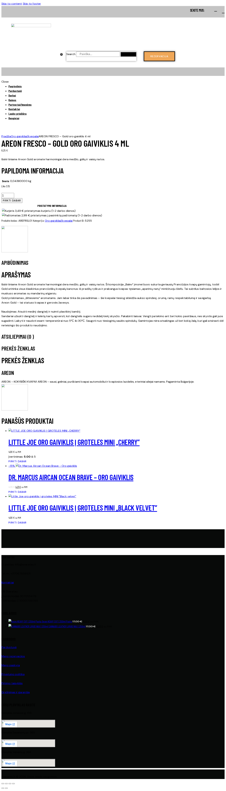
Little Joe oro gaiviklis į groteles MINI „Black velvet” (82, 507)
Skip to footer (32, 3)
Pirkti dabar (12, 200)
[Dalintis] (9, 783)
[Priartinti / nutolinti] (2, 783)
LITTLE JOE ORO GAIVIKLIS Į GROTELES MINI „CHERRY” (74, 442)
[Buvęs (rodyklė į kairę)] (2, 788)
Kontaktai (7, 582)
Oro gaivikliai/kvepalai (25, 136)
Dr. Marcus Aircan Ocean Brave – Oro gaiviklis (70, 477)
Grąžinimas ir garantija (15, 692)
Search (70, 54)
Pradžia (6, 136)
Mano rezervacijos (13, 656)
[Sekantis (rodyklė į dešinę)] (6, 788)
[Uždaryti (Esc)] (13, 783)
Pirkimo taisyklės (12, 683)
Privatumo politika (13, 674)
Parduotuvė (9, 647)
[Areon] (14, 240)
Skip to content (11, 3)
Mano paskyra (10, 665)
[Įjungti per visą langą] (6, 783)
